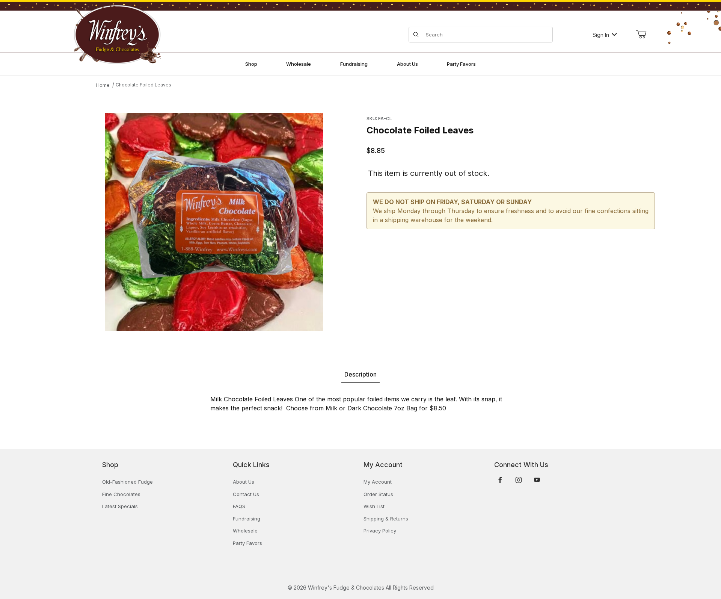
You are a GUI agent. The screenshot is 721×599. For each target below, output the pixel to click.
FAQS (239, 506)
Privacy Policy (380, 531)
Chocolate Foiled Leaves (143, 85)
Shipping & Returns (386, 519)
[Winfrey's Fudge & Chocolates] (117, 34)
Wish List (374, 506)
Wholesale (245, 531)
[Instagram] (518, 480)
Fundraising (246, 519)
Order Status (378, 494)
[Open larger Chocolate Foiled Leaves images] (214, 222)
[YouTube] (537, 480)
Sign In (601, 35)
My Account (378, 482)
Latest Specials (120, 506)
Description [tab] (360, 374)
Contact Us (246, 494)
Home (103, 85)
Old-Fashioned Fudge (127, 482)
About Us (243, 482)
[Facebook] (500, 480)
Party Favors (247, 543)
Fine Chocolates (121, 494)
